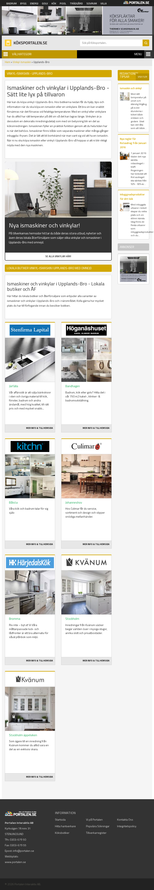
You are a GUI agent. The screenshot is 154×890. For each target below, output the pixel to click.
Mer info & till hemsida (39, 428)
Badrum (11, 3)
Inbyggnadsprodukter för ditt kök (132, 196)
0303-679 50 (18, 839)
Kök (54, 3)
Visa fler (142, 76)
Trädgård (76, 3)
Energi (34, 3)
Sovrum (91, 3)
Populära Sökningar (97, 826)
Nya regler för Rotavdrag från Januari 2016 (133, 143)
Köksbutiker (62, 833)
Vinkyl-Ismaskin (22, 62)
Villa (103, 3)
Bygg (23, 3)
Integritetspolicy (126, 826)
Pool (63, 3)
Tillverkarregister (96, 833)
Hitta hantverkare (65, 826)
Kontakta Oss (125, 819)
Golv (45, 3)
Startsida (60, 819)
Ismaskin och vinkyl (131, 88)
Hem (7, 62)
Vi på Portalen (94, 819)
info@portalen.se (23, 851)
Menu (138, 54)
